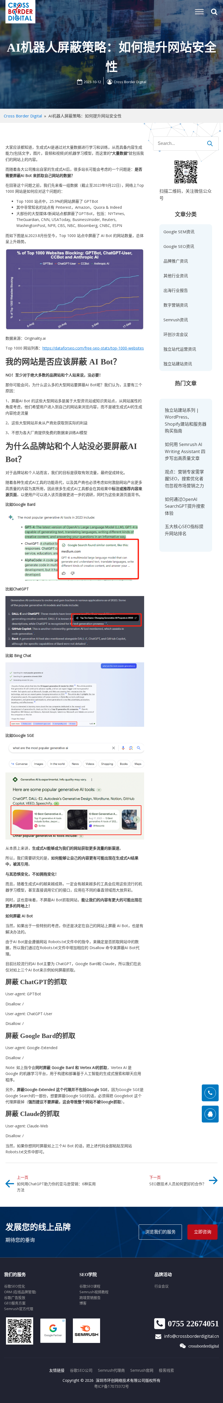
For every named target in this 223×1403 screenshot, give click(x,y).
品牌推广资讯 (175, 261)
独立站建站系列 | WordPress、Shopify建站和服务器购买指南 (185, 420)
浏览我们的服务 (160, 1232)
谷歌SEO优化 (14, 1286)
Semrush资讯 (175, 319)
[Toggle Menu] (199, 11)
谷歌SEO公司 (81, 1370)
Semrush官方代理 (18, 1308)
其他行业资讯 (175, 275)
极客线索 (166, 1370)
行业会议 (161, 1286)
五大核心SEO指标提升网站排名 (184, 530)
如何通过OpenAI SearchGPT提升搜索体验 (185, 506)
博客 (82, 1303)
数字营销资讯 (175, 305)
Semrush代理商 (111, 1370)
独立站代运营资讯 (179, 349)
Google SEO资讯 (178, 246)
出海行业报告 (175, 290)
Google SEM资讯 (178, 231)
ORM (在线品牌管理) (20, 1291)
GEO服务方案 (15, 1303)
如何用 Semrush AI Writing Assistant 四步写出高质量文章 (185, 451)
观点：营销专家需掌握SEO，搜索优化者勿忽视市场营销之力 (184, 479)
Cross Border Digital (130, 81)
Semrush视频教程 (94, 1291)
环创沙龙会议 (175, 334)
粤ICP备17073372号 (111, 1386)
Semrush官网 (141, 1370)
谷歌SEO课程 (89, 1286)
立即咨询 (202, 1232)
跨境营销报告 (90, 1297)
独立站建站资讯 (177, 363)
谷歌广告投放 (14, 1297)
